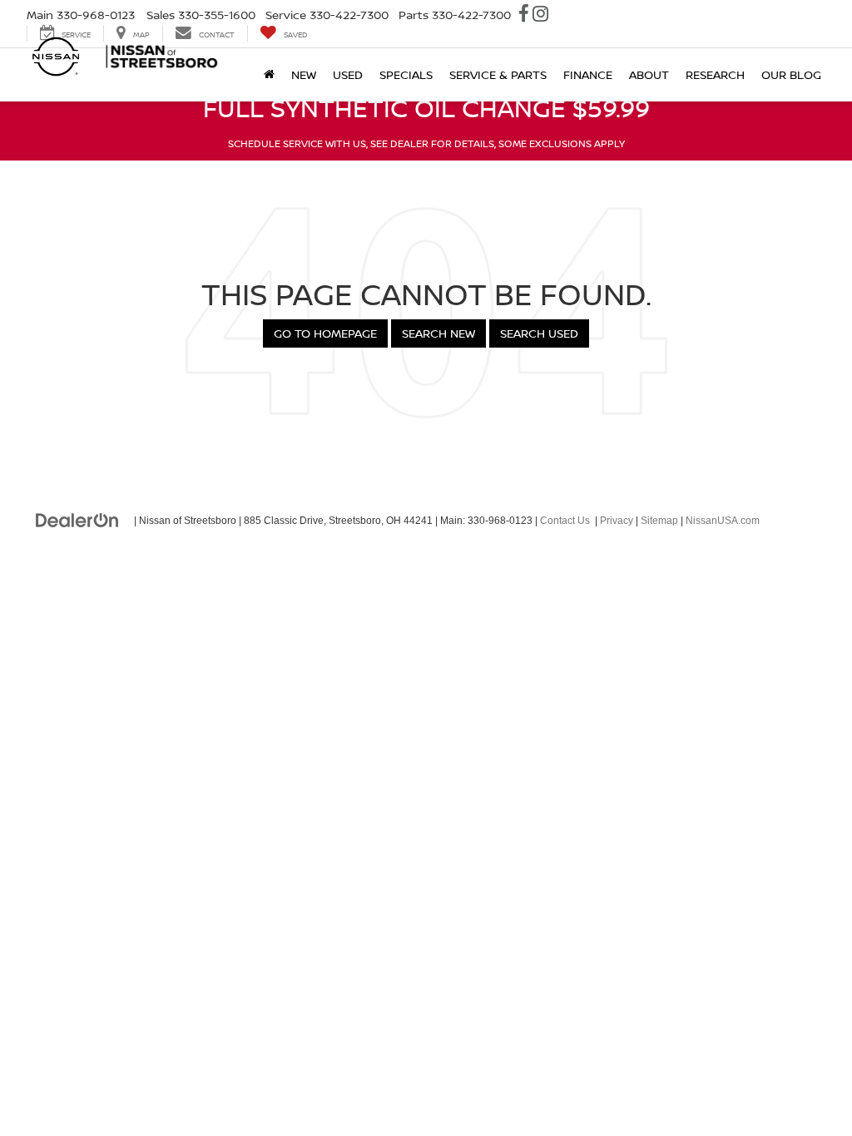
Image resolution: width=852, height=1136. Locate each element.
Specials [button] (406, 74)
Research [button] (715, 74)
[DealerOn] (77, 519)
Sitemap (659, 520)
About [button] (649, 74)
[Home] (269, 74)
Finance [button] (587, 74)
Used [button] (348, 74)
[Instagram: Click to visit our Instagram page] (540, 15)
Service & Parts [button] (498, 74)
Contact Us (565, 520)
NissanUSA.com (723, 520)
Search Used (539, 333)
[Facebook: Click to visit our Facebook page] (523, 15)
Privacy (616, 520)
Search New (438, 333)
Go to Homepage (325, 333)
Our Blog (791, 74)
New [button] (303, 74)
